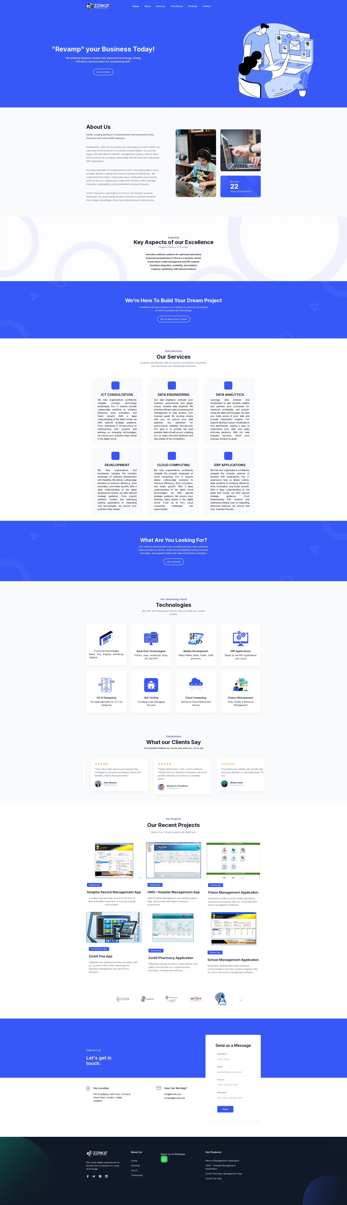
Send (225, 1109)
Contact (207, 6)
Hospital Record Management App (114, 892)
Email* (220, 1067)
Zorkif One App (100, 956)
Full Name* (222, 1054)
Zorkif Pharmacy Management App (223, 1173)
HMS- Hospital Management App (173, 892)
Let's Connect (173, 561)
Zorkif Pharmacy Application (170, 958)
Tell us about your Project (173, 319)
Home (136, 6)
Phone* (220, 1079)
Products (192, 6)
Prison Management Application (233, 892)
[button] (171, 105)
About (147, 6)
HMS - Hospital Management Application (220, 1167)
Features (135, 1165)
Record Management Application (222, 1160)
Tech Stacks (176, 6)
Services (160, 6)
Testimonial (136, 1175)
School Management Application (233, 960)
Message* (221, 1092)
